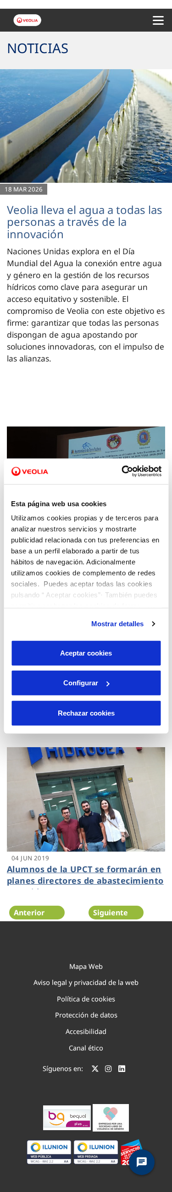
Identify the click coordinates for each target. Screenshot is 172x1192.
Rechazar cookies (86, 712)
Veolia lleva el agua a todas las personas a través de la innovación (84, 221)
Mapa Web (86, 966)
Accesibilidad (86, 1031)
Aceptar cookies (86, 652)
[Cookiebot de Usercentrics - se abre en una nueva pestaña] (122, 471)
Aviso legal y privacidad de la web (86, 982)
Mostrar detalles (117, 624)
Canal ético (86, 1047)
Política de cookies (86, 998)
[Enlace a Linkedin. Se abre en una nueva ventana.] (121, 1070)
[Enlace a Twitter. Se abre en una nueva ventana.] (95, 1070)
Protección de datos (86, 1014)
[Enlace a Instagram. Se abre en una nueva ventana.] (108, 1070)
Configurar (80, 683)
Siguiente (110, 913)
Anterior (29, 913)
